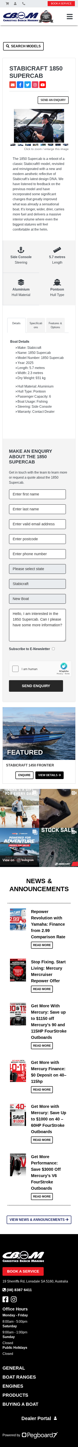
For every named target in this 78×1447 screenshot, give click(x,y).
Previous (16, 129)
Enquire (24, 775)
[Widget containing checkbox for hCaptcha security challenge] (40, 669)
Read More (42, 945)
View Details (48, 775)
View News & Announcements (37, 1219)
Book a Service (23, 1271)
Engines (12, 1386)
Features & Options (55, 325)
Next (61, 127)
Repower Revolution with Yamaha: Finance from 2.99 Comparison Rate (48, 924)
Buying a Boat (20, 1404)
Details (16, 323)
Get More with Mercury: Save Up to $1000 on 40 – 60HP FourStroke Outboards (48, 1119)
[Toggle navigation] (69, 16)
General (13, 1368)
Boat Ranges (19, 1377)
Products (15, 1395)
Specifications (36, 325)
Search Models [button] (26, 46)
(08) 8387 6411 (19, 1290)
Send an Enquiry (53, 100)
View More (18, 918)
